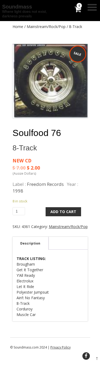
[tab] (30, 243)
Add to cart (63, 211)
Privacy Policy (60, 347)
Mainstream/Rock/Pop (46, 26)
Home (18, 26)
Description (30, 243)
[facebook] (86, 356)
